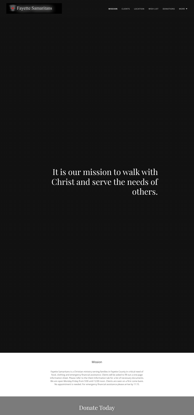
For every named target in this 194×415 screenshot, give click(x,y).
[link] (34, 8)
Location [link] (139, 9)
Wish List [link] (153, 9)
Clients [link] (126, 9)
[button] (183, 8)
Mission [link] (112, 9)
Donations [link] (169, 9)
